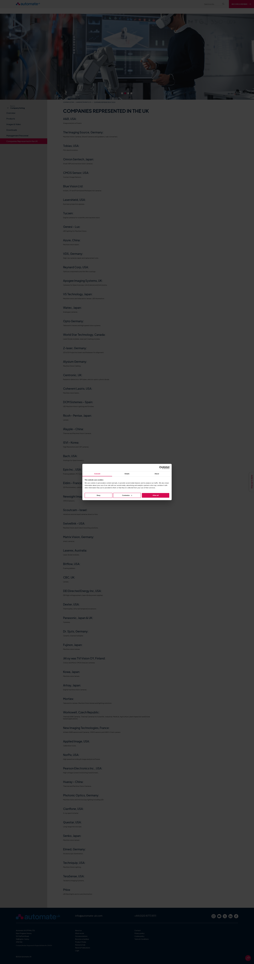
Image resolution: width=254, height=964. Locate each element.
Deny (98, 495)
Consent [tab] (97, 474)
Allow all (156, 495)
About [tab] (157, 474)
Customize (126, 495)
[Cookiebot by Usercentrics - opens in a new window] (160, 467)
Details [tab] (127, 474)
